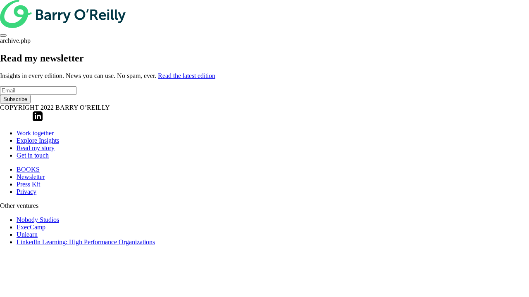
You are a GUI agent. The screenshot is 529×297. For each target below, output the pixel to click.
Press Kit (28, 184)
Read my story (36, 147)
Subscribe (15, 99)
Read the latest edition (186, 75)
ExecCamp (31, 227)
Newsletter (31, 176)
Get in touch (33, 155)
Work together (35, 133)
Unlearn (27, 234)
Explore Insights (38, 140)
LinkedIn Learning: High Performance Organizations (86, 241)
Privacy (26, 191)
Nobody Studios (38, 219)
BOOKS (28, 169)
